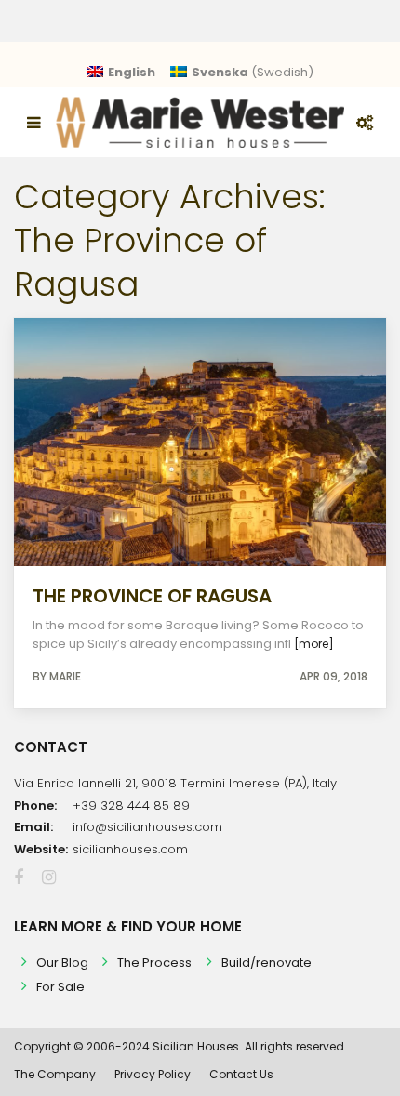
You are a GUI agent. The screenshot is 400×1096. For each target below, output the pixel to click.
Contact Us (241, 1074)
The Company (55, 1074)
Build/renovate (266, 962)
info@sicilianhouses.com (147, 827)
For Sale (60, 987)
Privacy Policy (152, 1074)
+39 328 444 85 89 (131, 805)
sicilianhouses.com (130, 849)
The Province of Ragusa (152, 596)
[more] (314, 644)
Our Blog (62, 962)
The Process (154, 962)
